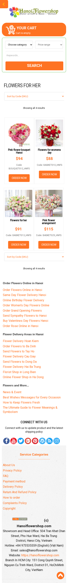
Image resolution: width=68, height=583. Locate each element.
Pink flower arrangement (49, 222)
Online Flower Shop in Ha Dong (23, 377)
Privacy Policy (12, 470)
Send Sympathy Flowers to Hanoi (25, 315)
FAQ (5, 476)
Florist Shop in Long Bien (19, 372)
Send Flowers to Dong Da (20, 361)
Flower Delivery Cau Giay (19, 356)
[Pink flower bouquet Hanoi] (19, 133)
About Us (9, 465)
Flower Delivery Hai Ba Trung (22, 367)
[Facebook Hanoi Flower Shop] (6, 440)
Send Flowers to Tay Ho (18, 351)
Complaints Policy (15, 503)
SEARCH (34, 65)
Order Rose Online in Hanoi (20, 326)
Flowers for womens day (49, 151)
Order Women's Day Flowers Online (26, 305)
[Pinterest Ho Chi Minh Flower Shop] (35, 440)
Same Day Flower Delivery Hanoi (24, 295)
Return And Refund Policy (19, 492)
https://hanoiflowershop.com (40, 555)
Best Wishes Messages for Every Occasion (32, 397)
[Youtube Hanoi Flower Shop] (13, 440)
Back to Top (60, 575)
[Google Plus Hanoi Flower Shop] (28, 440)
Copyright (9, 508)
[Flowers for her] (18, 203)
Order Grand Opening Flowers (22, 310)
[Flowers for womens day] (49, 133)
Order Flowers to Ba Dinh (19, 346)
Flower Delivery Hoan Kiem (21, 341)
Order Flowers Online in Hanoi (22, 290)
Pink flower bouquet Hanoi (19, 151)
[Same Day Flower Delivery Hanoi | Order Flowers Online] (34, 11)
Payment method (14, 481)
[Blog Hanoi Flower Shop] (42, 440)
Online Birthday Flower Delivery (23, 300)
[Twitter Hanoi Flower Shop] (20, 440)
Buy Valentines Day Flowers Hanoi (25, 321)
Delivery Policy (13, 486)
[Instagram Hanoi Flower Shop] (56, 440)
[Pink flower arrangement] (49, 203)
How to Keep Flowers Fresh (21, 402)
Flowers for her (18, 220)
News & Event (12, 392)
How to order (11, 497)
